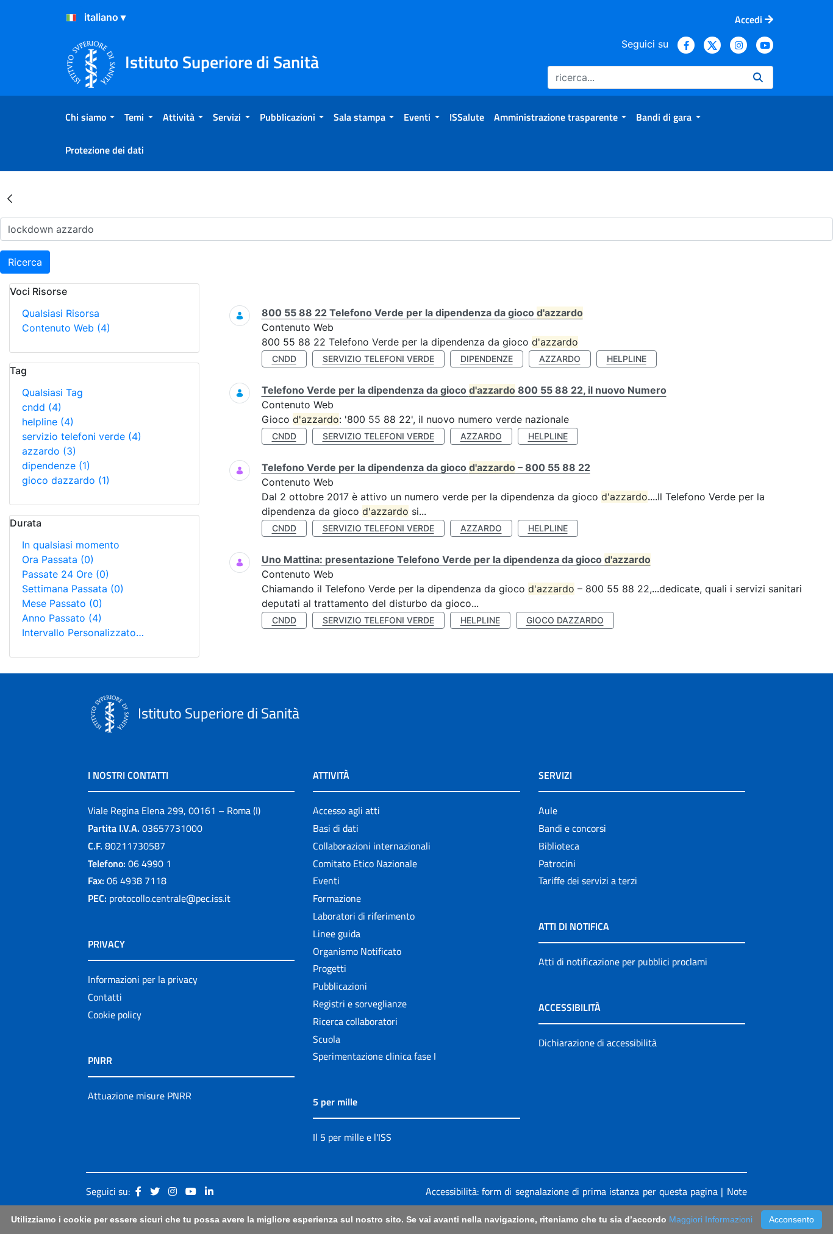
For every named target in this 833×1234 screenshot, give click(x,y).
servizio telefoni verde (81, 436)
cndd (42, 407)
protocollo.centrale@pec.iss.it (170, 898)
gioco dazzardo (66, 480)
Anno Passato (62, 618)
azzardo (49, 451)
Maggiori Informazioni (711, 1219)
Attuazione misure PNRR (139, 1095)
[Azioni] (71, 17)
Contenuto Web (66, 328)
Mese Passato (62, 603)
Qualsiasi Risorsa (60, 313)
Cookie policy (114, 1014)
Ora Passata (58, 559)
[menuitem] (90, 117)
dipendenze (56, 465)
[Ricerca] (758, 77)
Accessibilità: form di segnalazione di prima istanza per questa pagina (572, 1191)
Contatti (105, 997)
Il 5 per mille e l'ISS (352, 1137)
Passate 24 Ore (65, 574)
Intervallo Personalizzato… (83, 632)
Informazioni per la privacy (143, 979)
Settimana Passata (73, 589)
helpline (48, 422)
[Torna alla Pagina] (10, 198)
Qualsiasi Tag (52, 392)
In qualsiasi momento (71, 545)
